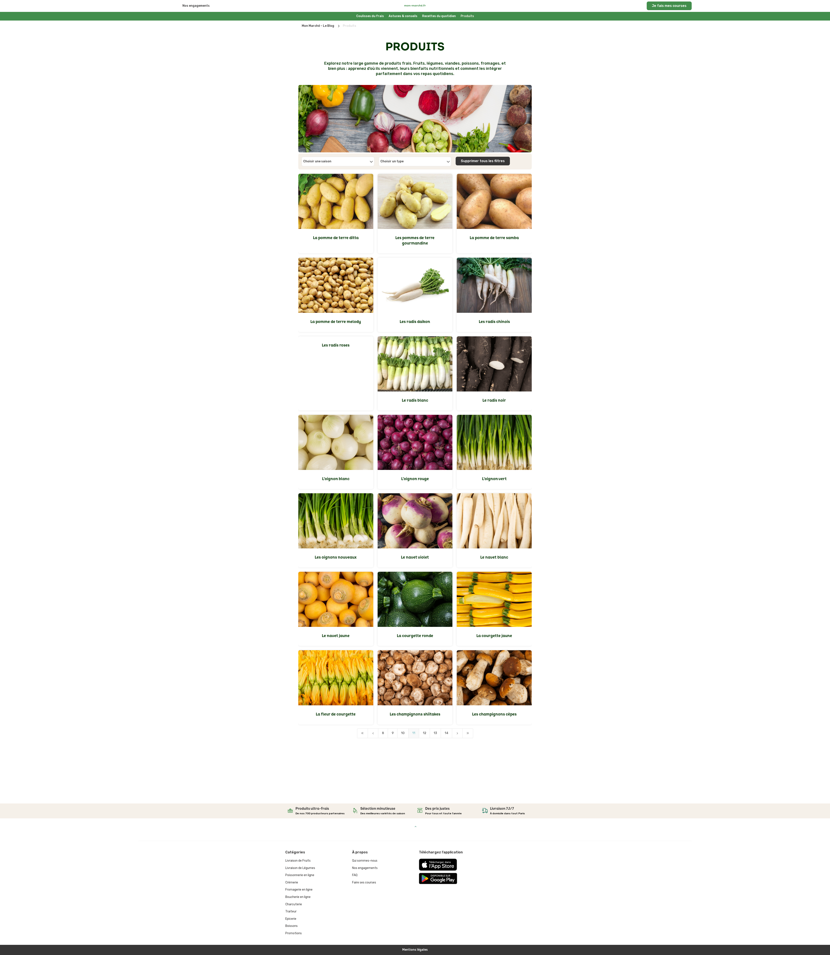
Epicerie (290, 919)
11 (413, 733)
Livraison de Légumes (300, 868)
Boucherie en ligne (298, 897)
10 (403, 733)
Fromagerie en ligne (299, 889)
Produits (467, 16)
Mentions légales (415, 950)
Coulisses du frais (370, 16)
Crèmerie (291, 882)
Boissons (291, 926)
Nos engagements (196, 6)
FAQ (355, 875)
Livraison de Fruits (298, 860)
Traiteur (291, 911)
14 (446, 733)
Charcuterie (293, 904)
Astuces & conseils (403, 16)
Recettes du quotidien (439, 16)
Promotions (293, 933)
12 (424, 733)
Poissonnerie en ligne (299, 875)
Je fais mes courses (669, 6)
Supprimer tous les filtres (483, 161)
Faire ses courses (364, 882)
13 (435, 733)
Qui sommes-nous (364, 860)
